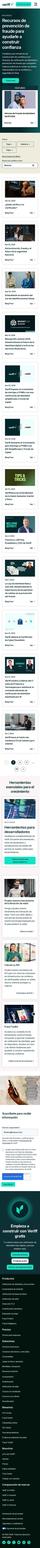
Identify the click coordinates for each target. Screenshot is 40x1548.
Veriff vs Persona (9, 1505)
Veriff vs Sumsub (9, 1495)
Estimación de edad (10, 1314)
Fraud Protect (7, 1318)
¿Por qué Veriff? (8, 1454)
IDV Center (6, 1428)
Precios (6, 1329)
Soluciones (8, 1341)
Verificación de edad (10, 1299)
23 (17, 769)
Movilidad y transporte (11, 1366)
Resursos (7, 1407)
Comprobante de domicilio (12, 1289)
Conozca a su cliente (10, 1396)
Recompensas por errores (12, 1518)
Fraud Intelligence (9, 1323)
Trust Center (7, 1474)
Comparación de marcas (16, 1484)
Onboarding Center (9, 1423)
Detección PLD (8, 1304)
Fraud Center (7, 1418)
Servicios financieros (10, 1347)
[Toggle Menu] (35, 4)
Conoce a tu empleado (11, 1391)
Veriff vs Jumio (8, 1500)
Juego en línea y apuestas (12, 1361)
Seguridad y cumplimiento (12, 1523)
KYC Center (7, 1413)
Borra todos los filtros (11, 156)
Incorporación (8, 1377)
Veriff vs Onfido (8, 1490)
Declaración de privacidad (12, 1514)
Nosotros (7, 1448)
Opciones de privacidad (16, 1528)
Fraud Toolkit (7, 1442)
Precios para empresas (11, 1335)
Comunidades (7, 1356)
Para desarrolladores (10, 1432)
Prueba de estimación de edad (14, 1437)
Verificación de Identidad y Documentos (18, 1284)
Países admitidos (9, 1469)
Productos (8, 1278)
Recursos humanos (10, 1371)
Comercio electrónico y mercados (15, 1352)
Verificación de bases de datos (14, 1294)
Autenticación (7, 1381)
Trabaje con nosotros (10, 1478)
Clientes (5, 1459)
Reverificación (8, 1401)
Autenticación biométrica (12, 1309)
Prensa (5, 1464)
